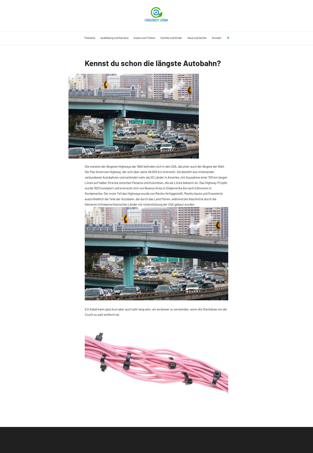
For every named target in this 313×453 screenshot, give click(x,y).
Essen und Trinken (144, 37)
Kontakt (216, 37)
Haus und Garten (197, 37)
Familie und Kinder (171, 37)
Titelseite (89, 37)
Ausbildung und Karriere (114, 37)
